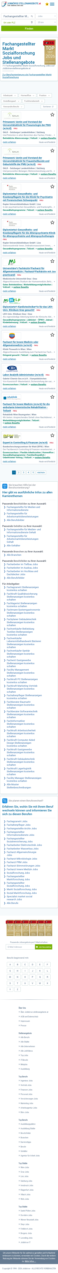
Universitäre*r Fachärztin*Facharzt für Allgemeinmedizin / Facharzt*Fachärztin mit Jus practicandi (29, 271)
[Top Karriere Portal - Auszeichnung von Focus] (29, 928)
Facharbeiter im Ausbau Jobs (22, 567)
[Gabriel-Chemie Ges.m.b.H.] (12, 368)
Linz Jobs (24, 1176)
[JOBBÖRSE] (21, 4)
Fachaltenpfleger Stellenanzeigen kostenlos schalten (24, 697)
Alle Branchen (14, 555)
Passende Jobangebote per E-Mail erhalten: (29, 942)
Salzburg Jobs (26, 1181)
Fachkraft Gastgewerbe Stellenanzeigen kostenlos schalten (20, 752)
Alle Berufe (12, 903)
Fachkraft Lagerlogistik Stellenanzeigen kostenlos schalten (20, 771)
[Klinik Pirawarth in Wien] (12, 335)
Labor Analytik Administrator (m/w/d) (23, 374)
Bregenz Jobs (26, 1233)
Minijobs (24, 1064)
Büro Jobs (25, 1112)
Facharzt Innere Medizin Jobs (22, 869)
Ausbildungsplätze (28, 1124)
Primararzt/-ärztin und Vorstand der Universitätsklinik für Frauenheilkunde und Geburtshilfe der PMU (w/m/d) (26, 161)
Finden (29, 28)
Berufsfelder (26, 1133)
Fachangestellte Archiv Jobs (22, 828)
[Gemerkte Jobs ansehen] (47, 4)
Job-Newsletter (45, 947)
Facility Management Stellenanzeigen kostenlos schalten (20, 672)
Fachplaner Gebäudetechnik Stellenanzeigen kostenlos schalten (21, 622)
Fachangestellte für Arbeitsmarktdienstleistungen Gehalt (22, 539)
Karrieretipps (26, 1142)
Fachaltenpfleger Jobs (19, 825)
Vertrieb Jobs (26, 1085)
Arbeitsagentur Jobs (29, 1108)
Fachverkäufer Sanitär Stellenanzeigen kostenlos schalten (20, 653)
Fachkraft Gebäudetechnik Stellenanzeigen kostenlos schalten (21, 762)
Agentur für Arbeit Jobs (30, 1155)
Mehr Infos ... (30, 1261)
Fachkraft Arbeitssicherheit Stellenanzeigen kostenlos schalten (21, 733)
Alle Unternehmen (28, 1046)
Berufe (23, 1146)
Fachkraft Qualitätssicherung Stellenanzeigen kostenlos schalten (22, 597)
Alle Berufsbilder (15, 520)
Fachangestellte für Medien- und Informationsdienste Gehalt (24, 531)
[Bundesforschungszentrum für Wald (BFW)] (12, 436)
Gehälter (24, 1151)
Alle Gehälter (13, 545)
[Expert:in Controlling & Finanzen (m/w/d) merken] (52, 435)
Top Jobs (24, 1055)
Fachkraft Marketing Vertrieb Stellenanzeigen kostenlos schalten (22, 689)
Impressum (25, 1021)
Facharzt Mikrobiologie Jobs (22, 858)
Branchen (24, 1137)
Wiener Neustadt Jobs (29, 1219)
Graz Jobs (25, 1172)
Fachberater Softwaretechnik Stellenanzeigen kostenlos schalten (22, 714)
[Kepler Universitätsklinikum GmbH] (12, 187)
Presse (23, 1025)
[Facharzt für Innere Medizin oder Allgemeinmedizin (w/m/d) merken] (52, 335)
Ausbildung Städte (28, 1128)
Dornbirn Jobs (26, 1215)
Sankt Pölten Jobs (28, 1210)
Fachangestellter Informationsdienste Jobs (20, 833)
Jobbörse (26, 1268)
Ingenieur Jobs (27, 1080)
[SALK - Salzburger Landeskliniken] (12, 115)
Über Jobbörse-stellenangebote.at (34, 1012)
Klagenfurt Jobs (27, 1190)
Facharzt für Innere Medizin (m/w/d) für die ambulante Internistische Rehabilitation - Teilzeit (26, 407)
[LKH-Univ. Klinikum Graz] (12, 300)
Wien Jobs (25, 1167)
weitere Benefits (48, 138)
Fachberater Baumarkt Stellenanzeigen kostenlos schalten (20, 705)
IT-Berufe (24, 1060)
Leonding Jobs (27, 1238)
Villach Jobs (25, 1194)
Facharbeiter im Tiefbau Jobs (22, 564)
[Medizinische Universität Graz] (12, 262)
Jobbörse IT (26, 1242)
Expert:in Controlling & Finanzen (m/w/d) (25, 442)
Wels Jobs (25, 1199)
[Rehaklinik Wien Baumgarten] (12, 397)
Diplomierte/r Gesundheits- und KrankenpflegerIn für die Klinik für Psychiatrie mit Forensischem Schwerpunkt (28, 197)
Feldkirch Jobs (27, 1229)
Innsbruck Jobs (27, 1185)
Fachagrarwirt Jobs (17, 821)
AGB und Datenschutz (29, 1016)
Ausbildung (25, 1069)
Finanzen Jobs (26, 1090)
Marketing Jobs (27, 1103)
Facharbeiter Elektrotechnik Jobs (24, 845)
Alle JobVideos (27, 1051)
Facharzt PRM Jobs (17, 862)
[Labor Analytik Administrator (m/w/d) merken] (52, 367)
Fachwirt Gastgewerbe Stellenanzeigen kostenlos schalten (20, 663)
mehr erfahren (9, 142)
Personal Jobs (26, 1094)
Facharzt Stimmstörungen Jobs (23, 865)
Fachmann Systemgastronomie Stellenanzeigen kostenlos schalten (23, 612)
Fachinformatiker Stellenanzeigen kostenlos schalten (20, 724)
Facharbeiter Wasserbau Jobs (23, 848)
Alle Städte (25, 1042)
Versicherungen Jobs (29, 1098)
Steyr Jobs (25, 1224)
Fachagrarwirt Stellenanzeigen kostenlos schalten (23, 589)
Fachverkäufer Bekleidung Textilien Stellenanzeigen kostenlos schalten (20, 631)
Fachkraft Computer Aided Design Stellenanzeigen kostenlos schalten (21, 743)
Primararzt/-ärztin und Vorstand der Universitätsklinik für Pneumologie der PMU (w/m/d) (27, 125)
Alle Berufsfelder (15, 578)
